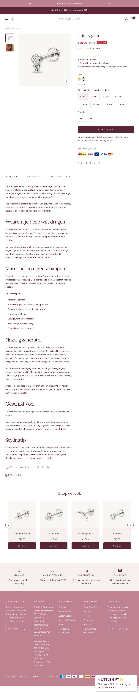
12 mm (83, 104)
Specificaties (34, 177)
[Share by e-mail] (99, 163)
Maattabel (55, 177)
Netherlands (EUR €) (15, 676)
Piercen (87, 616)
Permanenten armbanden (89, 631)
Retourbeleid (65, 611)
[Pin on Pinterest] (90, 163)
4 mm (83, 96)
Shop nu (22, 546)
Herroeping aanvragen (64, 631)
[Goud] (79, 79)
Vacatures (88, 611)
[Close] (134, 679)
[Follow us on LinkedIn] (127, 629)
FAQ (61, 624)
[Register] (24, 629)
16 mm (109, 104)
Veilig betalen (16, 475)
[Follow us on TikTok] (119, 629)
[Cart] (132, 19)
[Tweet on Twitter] (94, 163)
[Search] (12, 19)
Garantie (45, 467)
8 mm (106, 96)
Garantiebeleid (65, 616)
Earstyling (88, 620)
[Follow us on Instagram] (112, 629)
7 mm (121, 104)
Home (7, 28)
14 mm (96, 104)
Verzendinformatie (67, 620)
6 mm (94, 96)
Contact (62, 607)
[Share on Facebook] (86, 163)
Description (11, 177)
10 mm (118, 96)
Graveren (87, 624)
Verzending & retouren (20, 467)
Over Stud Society (92, 607)
